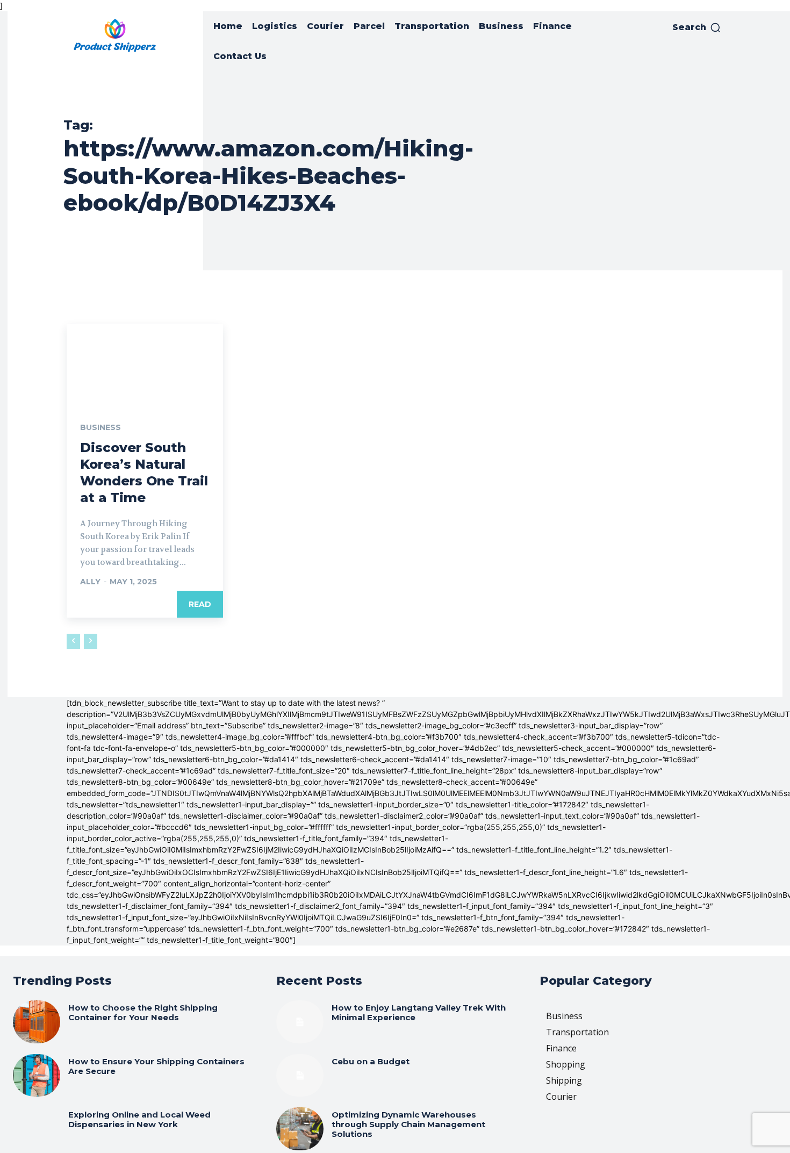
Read (200, 604)
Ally (90, 581)
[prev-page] (73, 641)
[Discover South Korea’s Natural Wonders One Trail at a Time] (145, 363)
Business (100, 427)
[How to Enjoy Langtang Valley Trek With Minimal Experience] (300, 1021)
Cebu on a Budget (371, 1061)
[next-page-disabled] (90, 641)
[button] (696, 27)
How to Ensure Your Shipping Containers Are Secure (156, 1066)
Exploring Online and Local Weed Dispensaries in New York (139, 1119)
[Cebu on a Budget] (300, 1075)
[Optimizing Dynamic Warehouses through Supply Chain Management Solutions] (300, 1128)
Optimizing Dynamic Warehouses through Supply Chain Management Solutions (408, 1124)
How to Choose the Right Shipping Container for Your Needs (143, 1012)
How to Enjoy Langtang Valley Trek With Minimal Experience (419, 1012)
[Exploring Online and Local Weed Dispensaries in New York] (36, 1128)
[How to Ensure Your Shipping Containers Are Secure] (36, 1075)
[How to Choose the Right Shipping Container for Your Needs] (36, 1021)
